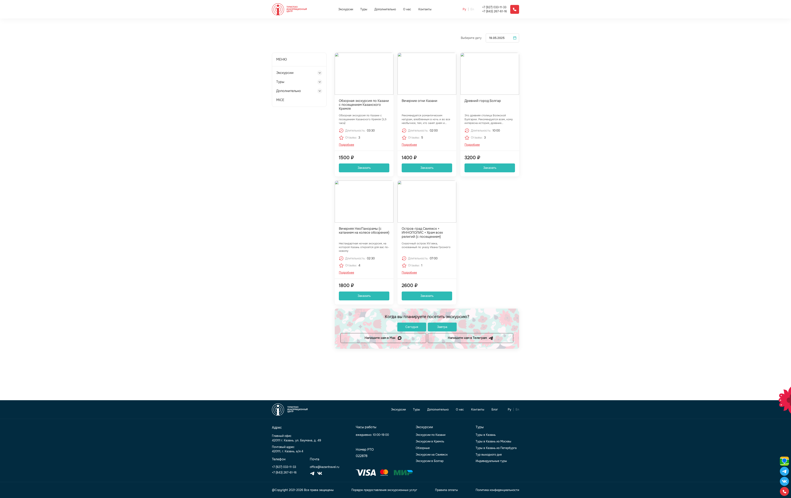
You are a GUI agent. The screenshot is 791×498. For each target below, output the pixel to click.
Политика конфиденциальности (497, 490)
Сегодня (411, 327)
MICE (280, 100)
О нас (407, 9)
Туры (363, 9)
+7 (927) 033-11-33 (494, 7)
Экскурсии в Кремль (430, 441)
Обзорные (423, 448)
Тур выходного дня (489, 454)
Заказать (364, 168)
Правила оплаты (446, 490)
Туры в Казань (486, 435)
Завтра (442, 327)
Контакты (425, 9)
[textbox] (502, 38)
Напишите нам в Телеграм (467, 338)
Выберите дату (471, 38)
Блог (494, 409)
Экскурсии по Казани (430, 435)
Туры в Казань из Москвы (493, 441)
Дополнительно (385, 9)
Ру (464, 9)
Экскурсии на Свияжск (432, 454)
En (472, 9)
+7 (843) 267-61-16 (494, 11)
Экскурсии (345, 9)
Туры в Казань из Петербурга (496, 448)
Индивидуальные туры (491, 461)
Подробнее (346, 145)
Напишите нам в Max (380, 338)
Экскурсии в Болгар (429, 461)
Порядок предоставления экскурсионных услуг (384, 490)
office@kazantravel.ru (324, 467)
